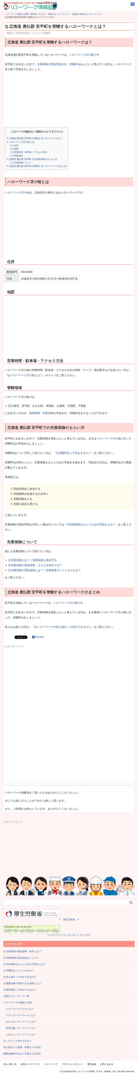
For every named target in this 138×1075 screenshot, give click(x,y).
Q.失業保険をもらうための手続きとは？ (91, 524)
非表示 (58, 131)
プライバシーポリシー (72, 1064)
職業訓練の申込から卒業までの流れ (22, 1053)
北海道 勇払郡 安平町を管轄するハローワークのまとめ (37, 166)
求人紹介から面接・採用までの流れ (22, 1047)
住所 (14, 145)
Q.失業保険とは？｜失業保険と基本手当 (32, 560)
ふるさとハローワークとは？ (19, 1034)
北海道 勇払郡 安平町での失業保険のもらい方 (32, 159)
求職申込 (75, 64)
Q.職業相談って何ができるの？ (20, 989)
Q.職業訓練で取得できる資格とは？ (22, 983)
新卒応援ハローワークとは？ (19, 1028)
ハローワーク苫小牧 (82, 54)
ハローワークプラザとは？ (18, 1009)
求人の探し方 (9, 1064)
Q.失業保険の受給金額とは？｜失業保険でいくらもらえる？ (44, 570)
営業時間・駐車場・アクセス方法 (28, 152)
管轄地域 (16, 155)
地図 (14, 149)
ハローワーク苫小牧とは (21, 142)
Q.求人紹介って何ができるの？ (20, 977)
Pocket (40, 637)
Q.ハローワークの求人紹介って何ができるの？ (62, 626)
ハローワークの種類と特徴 (17, 1002)
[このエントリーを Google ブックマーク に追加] (33, 637)
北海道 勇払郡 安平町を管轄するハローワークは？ (34, 138)
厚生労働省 (69, 919)
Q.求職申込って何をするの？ (73, 453)
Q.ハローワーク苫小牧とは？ (25, 375)
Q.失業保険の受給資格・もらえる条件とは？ (35, 565)
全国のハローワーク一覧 (16, 996)
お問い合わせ (106, 1064)
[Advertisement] (69, 99)
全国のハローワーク (30, 1064)
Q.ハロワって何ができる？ (17, 1041)
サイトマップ (50, 1064)
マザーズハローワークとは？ (19, 1015)
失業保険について (20, 162)
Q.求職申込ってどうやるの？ (18, 970)
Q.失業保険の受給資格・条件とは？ (22, 951)
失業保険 (48, 413)
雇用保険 (34, 413)
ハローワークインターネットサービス (69, 935)
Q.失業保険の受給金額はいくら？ (21, 957)
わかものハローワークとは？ (19, 1021)
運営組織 (91, 1064)
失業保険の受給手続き (50, 64)
